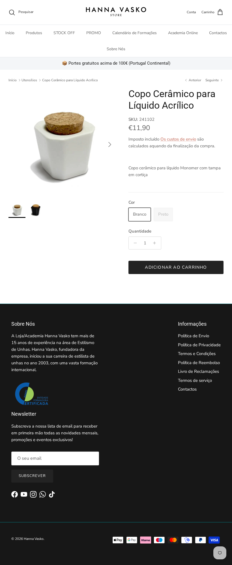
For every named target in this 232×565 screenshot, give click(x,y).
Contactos (218, 33)
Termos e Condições (197, 353)
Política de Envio (193, 336)
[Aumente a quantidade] (156, 243)
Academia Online (183, 33)
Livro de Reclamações (198, 371)
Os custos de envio (178, 139)
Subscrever (32, 475)
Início (9, 33)
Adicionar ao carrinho (176, 267)
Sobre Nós (116, 49)
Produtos (34, 33)
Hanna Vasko (34, 538)
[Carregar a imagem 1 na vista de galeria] (62, 141)
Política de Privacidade (199, 345)
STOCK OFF (64, 33)
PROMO (93, 33)
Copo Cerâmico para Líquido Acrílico (70, 80)
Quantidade (139, 231)
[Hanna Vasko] (116, 12)
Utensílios (29, 80)
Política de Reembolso (199, 362)
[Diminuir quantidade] (134, 243)
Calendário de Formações (134, 33)
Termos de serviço (195, 380)
